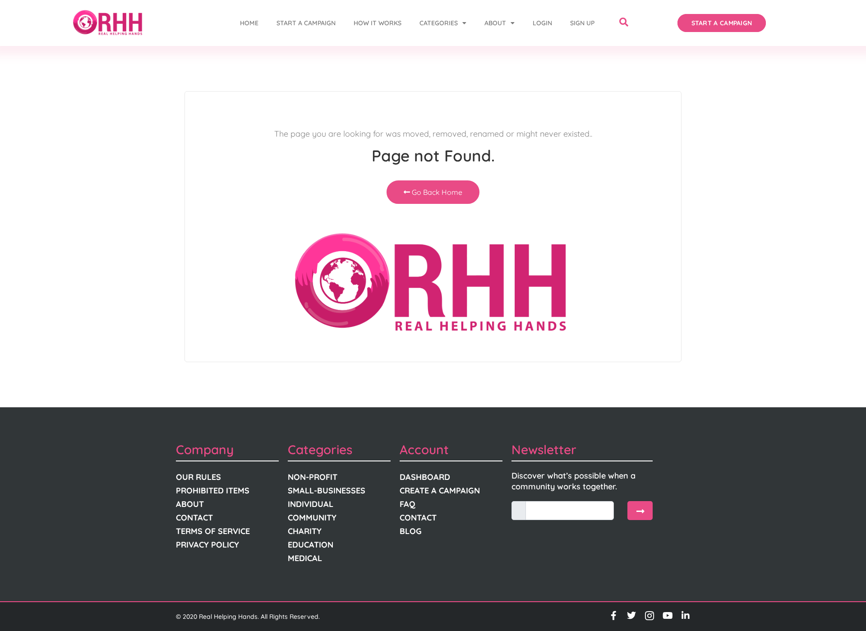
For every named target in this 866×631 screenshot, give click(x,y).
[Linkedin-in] (685, 615)
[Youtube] (667, 615)
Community (312, 517)
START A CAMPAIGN (306, 23)
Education (310, 544)
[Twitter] (631, 615)
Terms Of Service (213, 531)
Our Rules (198, 477)
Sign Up (582, 23)
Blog (411, 531)
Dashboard (425, 477)
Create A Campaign (440, 490)
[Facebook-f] (613, 615)
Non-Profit (312, 477)
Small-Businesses (326, 490)
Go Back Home (436, 192)
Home (249, 23)
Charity (305, 531)
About (495, 23)
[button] (624, 23)
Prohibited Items (212, 490)
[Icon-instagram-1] (649, 615)
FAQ (407, 504)
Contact (194, 517)
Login (542, 23)
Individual (310, 504)
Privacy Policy (207, 544)
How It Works (377, 23)
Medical (305, 558)
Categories (438, 23)
